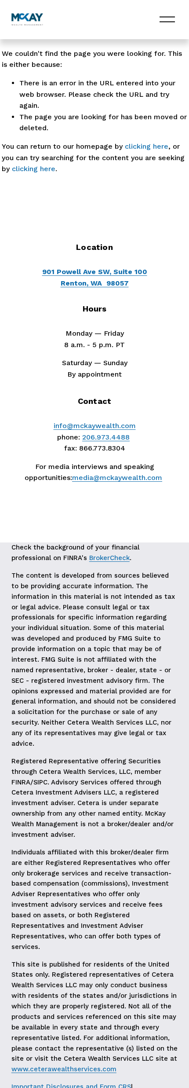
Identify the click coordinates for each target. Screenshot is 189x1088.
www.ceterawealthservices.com (63, 1069)
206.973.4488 (106, 437)
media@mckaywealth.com (117, 477)
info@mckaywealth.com (95, 425)
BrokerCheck (109, 558)
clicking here (146, 146)
